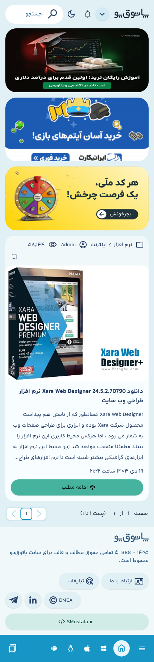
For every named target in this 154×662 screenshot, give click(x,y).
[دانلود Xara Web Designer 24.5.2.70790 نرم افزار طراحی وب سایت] (77, 323)
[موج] (77, 60)
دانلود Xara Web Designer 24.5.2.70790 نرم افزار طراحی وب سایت (81, 396)
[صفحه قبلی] (39, 514)
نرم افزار (123, 245)
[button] (26, 514)
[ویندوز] (104, 649)
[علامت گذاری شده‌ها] (12, 648)
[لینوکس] (71, 648)
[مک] (87, 648)
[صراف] (77, 198)
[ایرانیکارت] (77, 129)
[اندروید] (54, 649)
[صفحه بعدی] (13, 514)
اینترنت (99, 245)
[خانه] (121, 648)
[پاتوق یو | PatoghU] (131, 14)
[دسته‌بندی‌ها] (102, 14)
